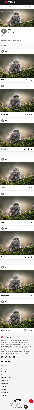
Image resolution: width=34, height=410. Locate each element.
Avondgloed (5, 114)
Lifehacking (4, 392)
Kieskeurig (4, 369)
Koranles (4, 79)
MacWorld (4, 389)
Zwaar (3, 222)
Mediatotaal (4, 383)
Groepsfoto (5, 295)
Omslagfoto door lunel (8, 11)
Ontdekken (4, 6)
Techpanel (4, 395)
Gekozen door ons (15, 6)
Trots (3, 187)
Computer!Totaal (6, 377)
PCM (2, 374)
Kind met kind (5, 330)
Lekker (3, 257)
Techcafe (4, 386)
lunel (12, 32)
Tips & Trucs (4, 380)
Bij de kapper (5, 149)
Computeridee (5, 372)
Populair (24, 6)
